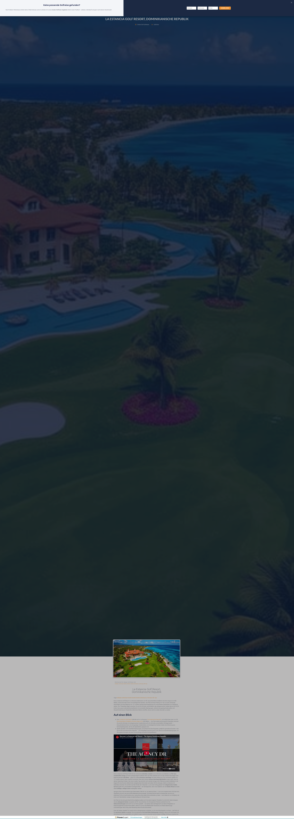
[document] (147, 409)
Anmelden (225, 8)
